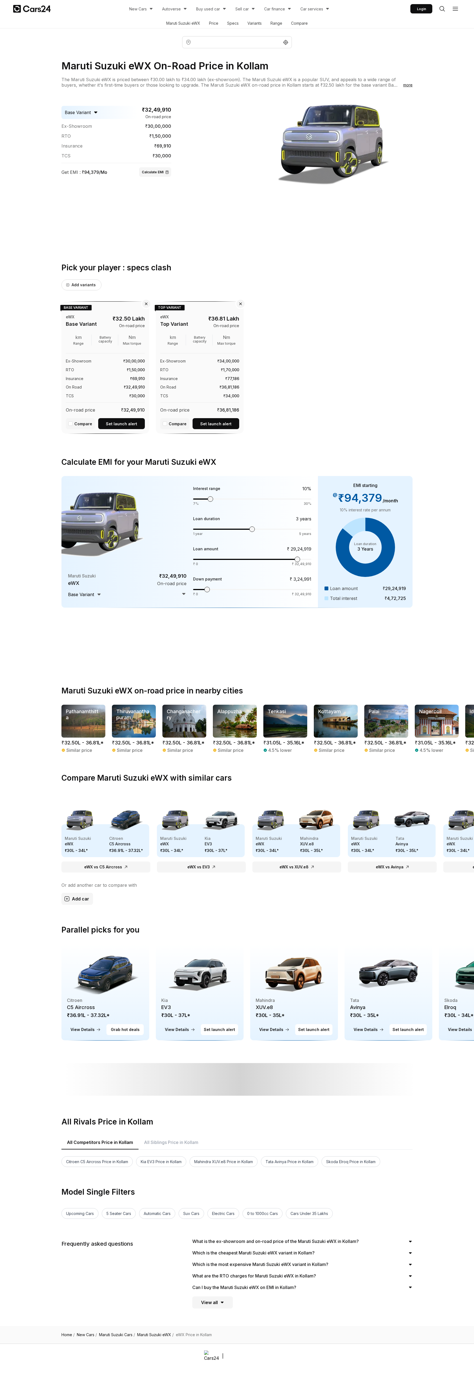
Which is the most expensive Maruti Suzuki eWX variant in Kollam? (260, 1264)
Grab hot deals (125, 1029)
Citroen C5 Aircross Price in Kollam (97, 1161)
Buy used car (208, 9)
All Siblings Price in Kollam (171, 1142)
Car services (311, 9)
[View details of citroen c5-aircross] (105, 992)
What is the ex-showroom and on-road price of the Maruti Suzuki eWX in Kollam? (275, 1241)
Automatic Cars (157, 1213)
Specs (233, 23)
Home (68, 1335)
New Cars (138, 9)
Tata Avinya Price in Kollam (290, 1161)
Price (213, 23)
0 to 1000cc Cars (262, 1213)
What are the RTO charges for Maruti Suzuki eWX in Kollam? (254, 1276)
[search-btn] (442, 8)
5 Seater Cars (118, 1213)
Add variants (84, 284)
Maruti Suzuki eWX (183, 23)
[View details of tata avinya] (388, 992)
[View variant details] (105, 366)
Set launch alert (121, 423)
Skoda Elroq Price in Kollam (351, 1161)
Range (276, 23)
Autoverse (171, 9)
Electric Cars (223, 1213)
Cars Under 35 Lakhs (309, 1213)
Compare (299, 23)
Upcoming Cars (80, 1213)
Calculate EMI (152, 172)
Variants (254, 23)
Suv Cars (191, 1213)
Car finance (274, 9)
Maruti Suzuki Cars (117, 1335)
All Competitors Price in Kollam (100, 1142)
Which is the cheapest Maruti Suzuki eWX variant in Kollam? (253, 1253)
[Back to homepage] (32, 8)
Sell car (242, 9)
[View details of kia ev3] (200, 992)
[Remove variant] (146, 304)
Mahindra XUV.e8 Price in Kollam (223, 1161)
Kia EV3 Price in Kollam (161, 1161)
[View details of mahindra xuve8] (294, 992)
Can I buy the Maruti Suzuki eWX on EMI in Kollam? (244, 1287)
